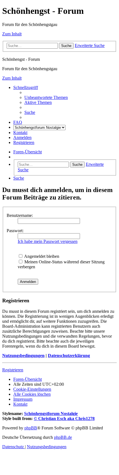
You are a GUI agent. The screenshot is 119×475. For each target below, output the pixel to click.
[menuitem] (46, 97)
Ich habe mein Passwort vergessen (47, 241)
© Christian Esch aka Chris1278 (64, 418)
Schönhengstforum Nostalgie (51, 413)
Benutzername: (20, 215)
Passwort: (15, 230)
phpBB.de (63, 437)
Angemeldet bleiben (41, 256)
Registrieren (12, 370)
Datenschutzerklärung (69, 355)
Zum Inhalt (12, 34)
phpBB (30, 428)
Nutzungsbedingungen (23, 355)
